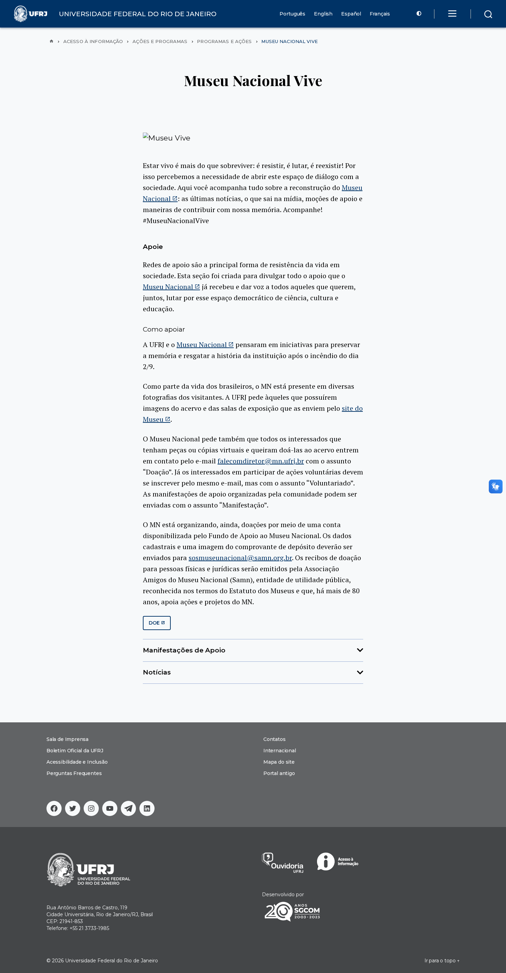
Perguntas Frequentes (74, 773)
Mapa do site (279, 762)
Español (351, 14)
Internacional (279, 750)
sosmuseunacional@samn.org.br (240, 557)
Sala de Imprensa (67, 739)
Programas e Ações (224, 41)
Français (380, 14)
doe (154, 623)
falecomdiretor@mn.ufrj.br (261, 460)
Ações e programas (160, 41)
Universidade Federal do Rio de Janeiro (111, 961)
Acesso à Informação (93, 41)
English (323, 14)
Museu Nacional (168, 286)
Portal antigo (279, 773)
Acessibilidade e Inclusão (77, 762)
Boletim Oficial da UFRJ (74, 750)
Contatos (274, 739)
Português (292, 14)
